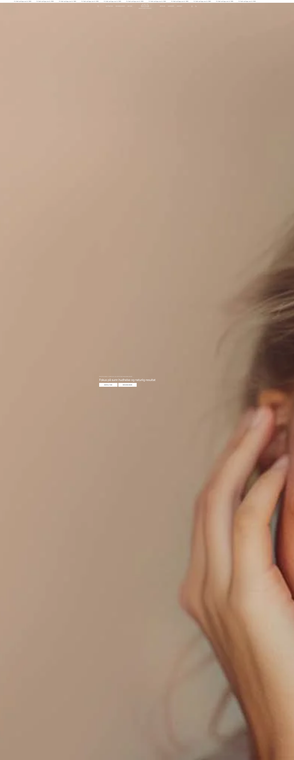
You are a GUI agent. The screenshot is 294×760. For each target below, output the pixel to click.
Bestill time (108, 385)
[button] (98, 6)
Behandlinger (127, 385)
